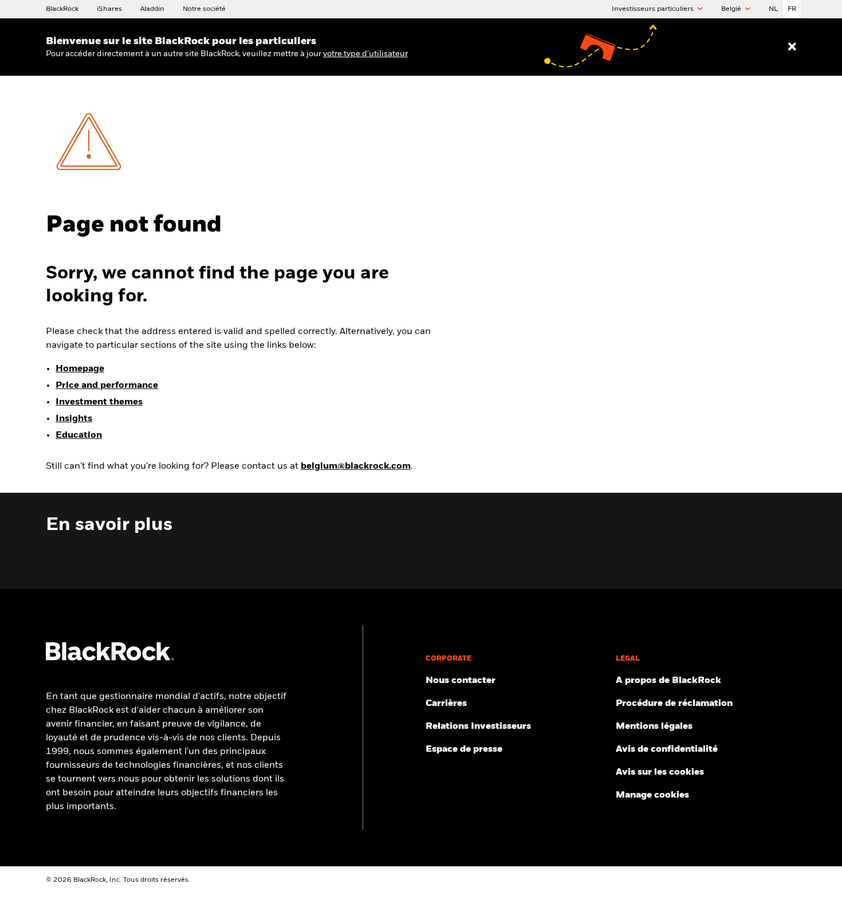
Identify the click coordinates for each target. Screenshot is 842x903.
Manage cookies (652, 795)
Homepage (80, 369)
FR (792, 9)
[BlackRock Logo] (110, 658)
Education (79, 435)
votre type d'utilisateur (365, 54)
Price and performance (107, 385)
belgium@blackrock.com (356, 466)
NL (773, 9)
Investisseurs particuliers (653, 9)
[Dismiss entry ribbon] (792, 47)
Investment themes (99, 402)
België (732, 9)
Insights (74, 418)
